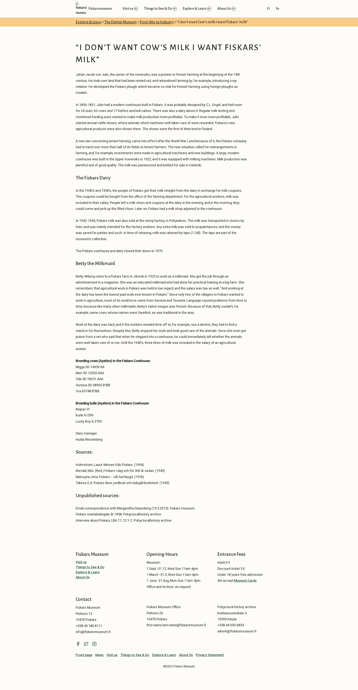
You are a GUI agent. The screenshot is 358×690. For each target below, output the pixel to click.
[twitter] (88, 643)
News (99, 655)
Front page (84, 655)
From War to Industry (157, 22)
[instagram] (96, 643)
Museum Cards (245, 581)
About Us (224, 8)
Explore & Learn (194, 8)
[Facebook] (80, 643)
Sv (277, 8)
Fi (268, 8)
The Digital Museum (120, 22)
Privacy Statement (210, 655)
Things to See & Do (158, 8)
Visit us (128, 8)
